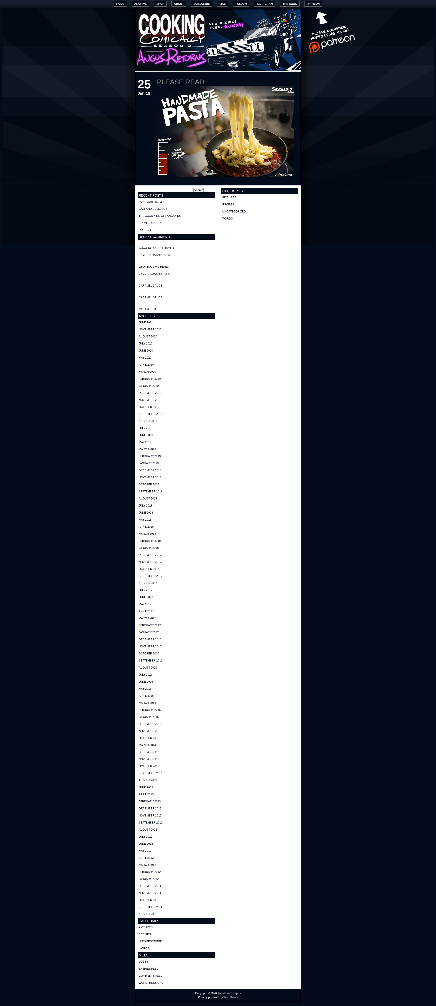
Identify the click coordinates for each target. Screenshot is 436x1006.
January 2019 (149, 463)
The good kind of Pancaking (160, 215)
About (179, 3)
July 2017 (145, 590)
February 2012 (150, 872)
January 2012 (149, 879)
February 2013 (150, 801)
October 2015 (149, 738)
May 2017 (145, 604)
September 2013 (151, 773)
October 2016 (149, 653)
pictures (146, 927)
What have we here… (155, 266)
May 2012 (145, 850)
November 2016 (150, 646)
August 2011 (148, 914)
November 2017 (150, 562)
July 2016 (145, 674)
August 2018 (148, 498)
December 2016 (150, 639)
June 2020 (146, 350)
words (144, 948)
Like (223, 3)
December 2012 (150, 808)
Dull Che (146, 230)
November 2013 (150, 759)
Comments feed (151, 975)
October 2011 (149, 900)
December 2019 (150, 392)
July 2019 (145, 428)
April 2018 (146, 526)
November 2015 (150, 731)
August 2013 (148, 780)
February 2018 (150, 540)
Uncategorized (150, 941)
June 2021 (146, 322)
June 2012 (146, 843)
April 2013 (146, 794)
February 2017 (150, 625)
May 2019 (145, 442)
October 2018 (149, 484)
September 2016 (151, 660)
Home (120, 3)
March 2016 (147, 702)
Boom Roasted (150, 223)
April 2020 (146, 364)
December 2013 (150, 752)
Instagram (265, 3)
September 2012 (151, 822)
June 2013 (146, 787)
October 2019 (149, 407)
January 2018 (149, 547)
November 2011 (150, 893)
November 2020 (150, 329)
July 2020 (145, 343)
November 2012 (150, 815)
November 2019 (150, 400)
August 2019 (148, 421)
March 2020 (147, 371)
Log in (143, 961)
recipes (145, 934)
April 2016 (146, 695)
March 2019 (147, 449)
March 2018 (147, 533)
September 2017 (151, 576)
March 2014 (147, 745)
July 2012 (145, 836)
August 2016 (148, 667)
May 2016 (145, 688)
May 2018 (145, 519)
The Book (290, 3)
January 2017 (149, 632)
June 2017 (146, 597)
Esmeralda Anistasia (154, 255)
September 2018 (151, 491)
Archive (140, 3)
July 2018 (145, 505)
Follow (241, 3)
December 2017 (150, 555)
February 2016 (150, 709)
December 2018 (150, 470)
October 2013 (149, 766)
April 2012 (146, 857)
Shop (160, 3)
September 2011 (150, 907)
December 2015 (150, 724)
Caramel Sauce (150, 285)
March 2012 (147, 864)
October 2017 (149, 569)
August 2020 (148, 336)
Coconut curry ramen (156, 248)
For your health (151, 201)
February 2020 (150, 378)
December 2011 (150, 886)
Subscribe (201, 3)
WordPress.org (151, 982)
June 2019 (146, 435)
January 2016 (149, 717)
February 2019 (150, 456)
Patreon (313, 3)
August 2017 (148, 583)
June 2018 (146, 512)
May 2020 (145, 357)
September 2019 (151, 414)
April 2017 (146, 611)
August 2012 (148, 829)
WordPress (230, 997)
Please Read (180, 82)
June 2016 (146, 681)
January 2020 (149, 385)
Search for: (144, 190)
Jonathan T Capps (229, 993)
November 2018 (150, 477)
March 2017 (147, 618)
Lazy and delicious (153, 208)
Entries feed (149, 968)
